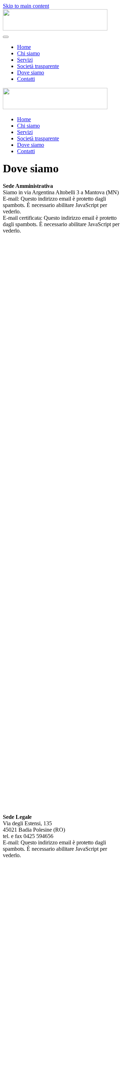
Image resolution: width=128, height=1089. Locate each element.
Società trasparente (38, 66)
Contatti (26, 79)
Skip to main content (26, 6)
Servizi (25, 60)
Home (24, 47)
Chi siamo (28, 53)
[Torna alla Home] (55, 29)
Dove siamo (30, 72)
